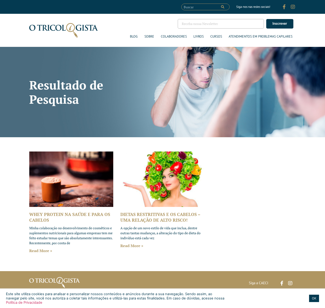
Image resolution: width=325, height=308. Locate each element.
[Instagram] (293, 7)
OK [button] (314, 298)
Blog (134, 36)
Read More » (40, 250)
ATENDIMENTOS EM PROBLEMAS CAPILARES (260, 36)
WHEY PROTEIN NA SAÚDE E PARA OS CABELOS (69, 217)
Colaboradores (174, 36)
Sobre (149, 36)
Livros (198, 36)
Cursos (216, 36)
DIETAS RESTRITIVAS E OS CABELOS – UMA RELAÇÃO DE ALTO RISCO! (160, 217)
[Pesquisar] (222, 7)
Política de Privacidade (24, 302)
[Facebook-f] (284, 7)
